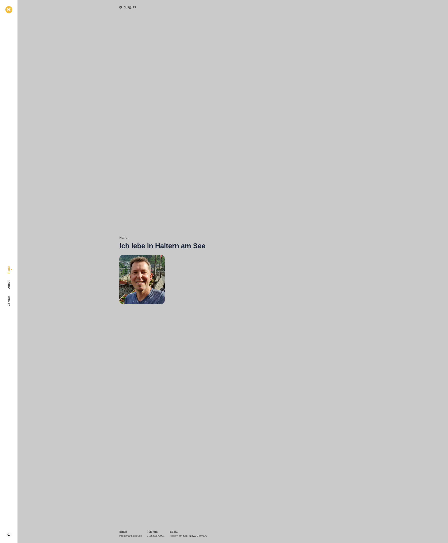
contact (8, 301)
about (8, 285)
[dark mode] (9, 535)
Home (8, 270)
